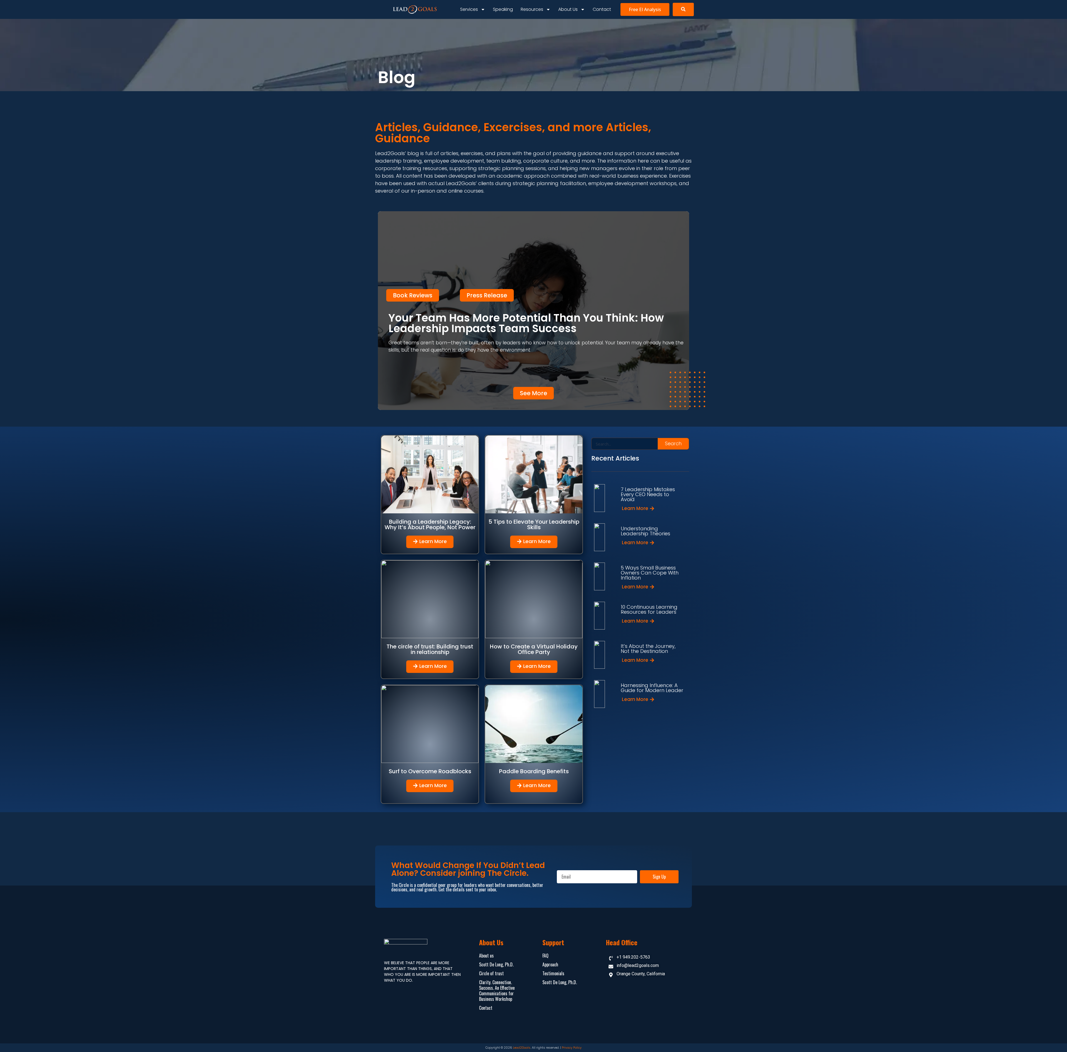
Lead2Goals (521, 1047)
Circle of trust (491, 973)
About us (568, 9)
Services (469, 9)
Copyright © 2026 (499, 1047)
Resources (532, 9)
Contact (602, 9)
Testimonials (553, 973)
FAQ (545, 955)
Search (673, 443)
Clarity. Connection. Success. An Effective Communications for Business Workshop (497, 990)
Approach (550, 964)
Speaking (503, 9)
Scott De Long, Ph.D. (496, 964)
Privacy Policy (572, 1047)
